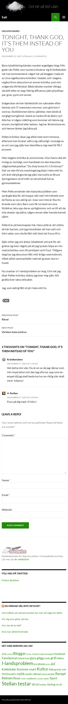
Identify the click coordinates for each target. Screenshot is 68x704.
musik (28, 673)
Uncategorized (11, 31)
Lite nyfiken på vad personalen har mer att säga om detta (32, 612)
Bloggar (19, 653)
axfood (10, 654)
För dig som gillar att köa (15, 619)
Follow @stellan (10, 580)
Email (6, 495)
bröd (28, 654)
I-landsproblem (17, 663)
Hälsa (60, 658)
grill (53, 658)
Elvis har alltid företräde (15, 631)
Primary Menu (64, 17)
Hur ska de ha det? (11, 625)
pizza (44, 674)
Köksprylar (55, 669)
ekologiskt (49, 654)
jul (6, 300)
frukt (27, 658)
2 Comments (40, 56)
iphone (41, 664)
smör (23, 678)
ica (35, 664)
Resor (17, 678)
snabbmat (31, 678)
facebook (59, 653)
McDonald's (9, 673)
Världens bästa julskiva (14, 329)
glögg (40, 658)
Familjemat (9, 658)
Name (6, 480)
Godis (47, 658)
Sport (53, 678)
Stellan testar (16, 683)
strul (35, 684)
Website (7, 509)
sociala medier (43, 678)
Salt (4, 17)
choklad (35, 654)
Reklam (7, 678)
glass (33, 658)
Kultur (42, 669)
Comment (8, 435)
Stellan (27, 56)
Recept (60, 674)
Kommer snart (26, 669)
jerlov (48, 664)
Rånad (10, 317)
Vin (57, 684)
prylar (51, 673)
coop (41, 654)
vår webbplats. (21, 559)
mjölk (21, 674)
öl (61, 684)
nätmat (36, 673)
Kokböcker (9, 669)
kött (64, 669)
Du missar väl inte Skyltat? (22, 605)
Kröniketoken (15, 359)
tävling (51, 684)
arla (4, 653)
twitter (43, 684)
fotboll (21, 658)
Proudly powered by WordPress (16, 699)
